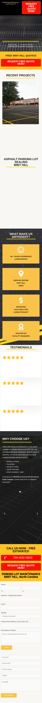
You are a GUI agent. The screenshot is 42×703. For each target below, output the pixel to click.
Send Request (8, 695)
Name (3, 584)
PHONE (3, 613)
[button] (4, 105)
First (2, 591)
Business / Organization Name (11, 595)
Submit (6, 647)
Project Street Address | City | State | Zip (15, 621)
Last (23, 591)
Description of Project (8, 630)
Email (3, 604)
